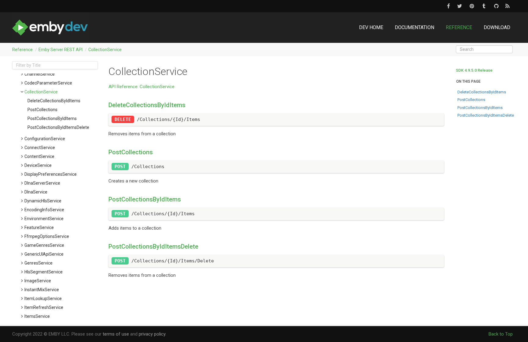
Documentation (414, 27)
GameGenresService (44, 245)
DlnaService (35, 192)
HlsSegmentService (43, 271)
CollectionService (105, 49)
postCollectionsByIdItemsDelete (58, 127)
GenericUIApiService (44, 254)
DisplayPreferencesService (50, 174)
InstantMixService (41, 289)
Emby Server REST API (60, 49)
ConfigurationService (44, 138)
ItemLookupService (43, 298)
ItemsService (37, 316)
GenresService (38, 263)
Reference (459, 27)
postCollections (42, 109)
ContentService (39, 156)
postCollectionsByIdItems (52, 118)
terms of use (116, 334)
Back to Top (501, 334)
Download (497, 27)
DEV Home (371, 27)
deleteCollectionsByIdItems (54, 100)
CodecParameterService (48, 83)
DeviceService (38, 165)
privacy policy (152, 334)
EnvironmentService (44, 218)
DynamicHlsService (42, 200)
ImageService (37, 280)
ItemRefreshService (43, 307)
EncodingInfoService (44, 209)
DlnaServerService (42, 183)
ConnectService (39, 147)
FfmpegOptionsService (46, 236)
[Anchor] (105, 105)
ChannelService (39, 74)
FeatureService (39, 227)
